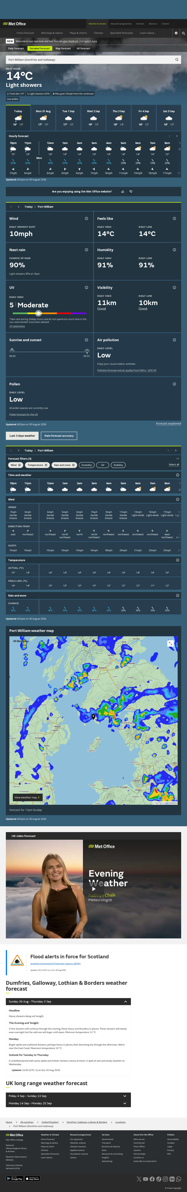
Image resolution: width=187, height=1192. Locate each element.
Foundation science (79, 1154)
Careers (165, 24)
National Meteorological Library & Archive (16, 1148)
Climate (98, 33)
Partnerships (140, 1154)
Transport (106, 1143)
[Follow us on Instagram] (165, 1178)
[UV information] (86, 287)
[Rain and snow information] (177, 595)
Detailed (40, 48)
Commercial (139, 1143)
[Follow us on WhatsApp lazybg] (178, 1178)
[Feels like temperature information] (174, 218)
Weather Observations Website (16, 1158)
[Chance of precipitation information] (86, 249)
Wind (12, 465)
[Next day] (19, 207)
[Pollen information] (174, 384)
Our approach (76, 1139)
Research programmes (121, 24)
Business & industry (111, 1146)
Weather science (78, 1143)
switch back (90, 41)
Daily (16, 48)
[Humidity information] (174, 249)
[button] (93, 717)
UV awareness (17, 326)
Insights (105, 1157)
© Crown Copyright (173, 1188)
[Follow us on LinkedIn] (172, 1178)
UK (83, 48)
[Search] (175, 59)
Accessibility (173, 1139)
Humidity (87, 465)
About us (153, 24)
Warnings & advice (52, 33)
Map (63, 48)
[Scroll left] (169, 136)
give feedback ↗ (72, 41)
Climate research (78, 1146)
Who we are (139, 1139)
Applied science (77, 1150)
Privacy (170, 1150)
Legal (169, 1146)
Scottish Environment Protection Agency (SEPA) (55, 963)
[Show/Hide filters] (178, 459)
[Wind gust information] (86, 218)
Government (108, 1139)
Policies (170, 1135)
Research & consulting (112, 1154)
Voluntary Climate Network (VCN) (14, 1167)
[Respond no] (131, 191)
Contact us (139, 1157)
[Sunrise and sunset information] (86, 339)
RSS (169, 1154)
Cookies (171, 1143)
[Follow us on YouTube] (145, 1178)
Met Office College (14, 1140)
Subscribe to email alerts (145, 1161)
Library (73, 1157)
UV (102, 465)
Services (140, 24)
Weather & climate (97, 24)
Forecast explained (168, 423)
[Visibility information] (174, 287)
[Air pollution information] (174, 339)
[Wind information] (177, 499)
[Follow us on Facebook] (152, 1178)
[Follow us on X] (139, 1178)
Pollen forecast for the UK (23, 414)
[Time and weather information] (177, 474)
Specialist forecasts (121, 33)
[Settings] (176, 33)
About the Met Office (143, 1135)
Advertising (107, 1161)
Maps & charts (78, 33)
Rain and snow (61, 465)
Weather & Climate (50, 1135)
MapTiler (158, 803)
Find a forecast (25, 33)
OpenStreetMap (171, 803)
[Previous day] (11, 207)
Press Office (139, 1146)
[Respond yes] (123, 191)
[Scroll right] (177, 136)
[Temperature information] (177, 560)
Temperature (34, 465)
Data (104, 1150)
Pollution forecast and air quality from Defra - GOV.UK (126, 370)
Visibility (118, 465)
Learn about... (148, 33)
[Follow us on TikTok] (158, 1178)
